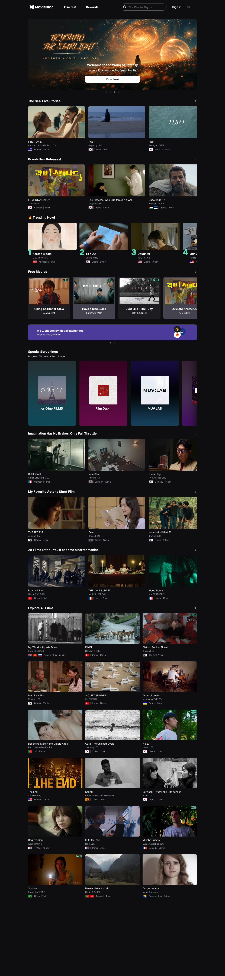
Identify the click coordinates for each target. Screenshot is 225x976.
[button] (106, 92)
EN (188, 7)
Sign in (176, 7)
